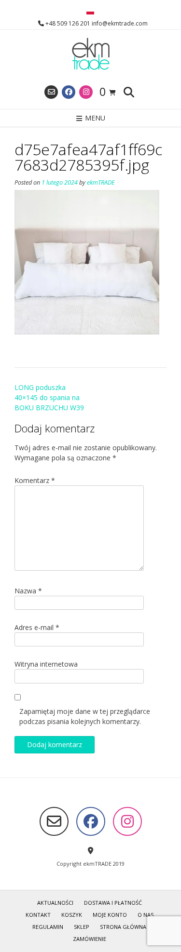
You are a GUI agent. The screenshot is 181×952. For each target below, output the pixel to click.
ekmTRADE (101, 182)
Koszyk (71, 914)
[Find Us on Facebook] (68, 92)
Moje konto (110, 914)
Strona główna (123, 926)
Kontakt (38, 914)
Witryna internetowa (46, 664)
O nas (145, 914)
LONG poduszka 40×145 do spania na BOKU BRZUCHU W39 (49, 397)
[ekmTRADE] (91, 54)
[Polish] (90, 12)
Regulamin (47, 926)
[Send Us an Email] (51, 92)
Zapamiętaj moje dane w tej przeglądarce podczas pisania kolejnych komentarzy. (84, 716)
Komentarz (34, 480)
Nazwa (28, 590)
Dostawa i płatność (113, 902)
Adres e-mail (36, 627)
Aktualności (55, 902)
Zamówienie (89, 938)
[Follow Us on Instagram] (86, 92)
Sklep (81, 926)
